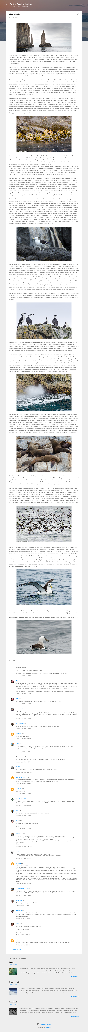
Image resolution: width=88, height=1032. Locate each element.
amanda (18, 863)
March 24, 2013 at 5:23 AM (23, 858)
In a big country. (14, 982)
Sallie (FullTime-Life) (22, 888)
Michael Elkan (48, 1027)
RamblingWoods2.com (22, 799)
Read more (75, 976)
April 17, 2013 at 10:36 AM (23, 935)
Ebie (17, 810)
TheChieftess (20, 723)
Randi (17, 851)
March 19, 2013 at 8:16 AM (23, 762)
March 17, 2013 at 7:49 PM (23, 676)
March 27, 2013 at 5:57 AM (23, 895)
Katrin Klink (19, 900)
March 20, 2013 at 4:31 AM (23, 784)
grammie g (19, 834)
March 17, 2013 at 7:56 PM (23, 704)
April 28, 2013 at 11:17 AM (23, 945)
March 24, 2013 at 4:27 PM (23, 884)
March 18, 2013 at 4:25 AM (23, 718)
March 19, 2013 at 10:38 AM (24, 772)
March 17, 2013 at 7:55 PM (23, 694)
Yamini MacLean (20, 709)
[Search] (81, 4)
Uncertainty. (13, 1002)
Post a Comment (16, 949)
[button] (78, 14)
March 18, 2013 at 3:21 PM (23, 739)
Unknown (18, 789)
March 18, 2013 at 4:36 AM (23, 728)
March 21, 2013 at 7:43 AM (23, 815)
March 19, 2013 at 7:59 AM (23, 752)
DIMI (17, 743)
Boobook (18, 733)
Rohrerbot (19, 910)
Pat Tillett (18, 767)
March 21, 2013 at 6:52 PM (23, 829)
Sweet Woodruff (20, 777)
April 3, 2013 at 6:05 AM (22, 905)
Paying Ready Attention (21, 4)
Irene (17, 820)
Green (11, 962)
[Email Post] (14, 661)
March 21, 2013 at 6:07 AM (23, 805)
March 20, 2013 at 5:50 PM (23, 794)
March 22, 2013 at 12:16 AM (24, 846)
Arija (17, 681)
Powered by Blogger (45, 1024)
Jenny (17, 923)
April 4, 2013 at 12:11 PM (23, 918)
